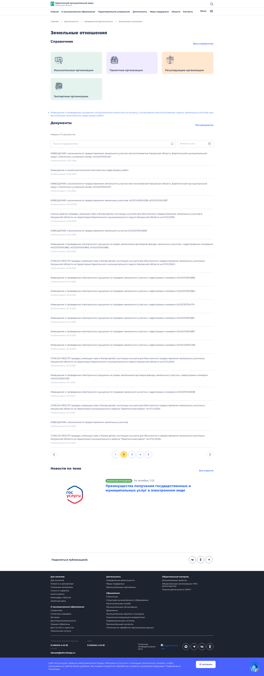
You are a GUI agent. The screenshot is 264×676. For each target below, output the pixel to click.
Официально (113, 593)
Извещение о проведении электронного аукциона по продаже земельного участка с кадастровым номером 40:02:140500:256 (123, 345)
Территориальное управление (114, 11)
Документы (112, 610)
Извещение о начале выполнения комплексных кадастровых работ (90, 170)
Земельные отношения (119, 481)
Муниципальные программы (121, 587)
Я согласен (205, 664)
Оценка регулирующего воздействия (125, 617)
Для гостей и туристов (62, 627)
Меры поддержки (159, 11)
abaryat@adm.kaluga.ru (63, 653)
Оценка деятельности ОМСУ (176, 589)
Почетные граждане (61, 614)
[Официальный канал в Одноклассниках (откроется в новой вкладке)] (210, 646)
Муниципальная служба (118, 603)
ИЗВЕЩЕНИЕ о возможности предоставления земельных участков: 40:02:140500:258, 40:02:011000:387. (109, 200)
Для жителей (57, 577)
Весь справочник (203, 43)
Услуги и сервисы (60, 590)
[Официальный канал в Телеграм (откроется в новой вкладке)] (194, 646)
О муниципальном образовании (78, 11)
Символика (56, 610)
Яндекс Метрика (106, 663)
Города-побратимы (60, 624)
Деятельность (140, 11)
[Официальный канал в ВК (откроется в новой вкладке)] (202, 646)
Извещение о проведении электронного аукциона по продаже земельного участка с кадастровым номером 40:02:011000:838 (123, 392)
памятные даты (58, 601)
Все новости (206, 470)
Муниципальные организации (121, 607)
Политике (54, 669)
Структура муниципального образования (127, 600)
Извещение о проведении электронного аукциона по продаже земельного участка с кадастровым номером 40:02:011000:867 (123, 331)
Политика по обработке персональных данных (130, 627)
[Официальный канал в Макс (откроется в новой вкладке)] (186, 646)
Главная (55, 11)
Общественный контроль (175, 577)
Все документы (204, 125)
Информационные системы (120, 620)
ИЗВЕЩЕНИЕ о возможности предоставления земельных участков (89, 422)
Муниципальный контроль (119, 624)
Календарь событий (61, 597)
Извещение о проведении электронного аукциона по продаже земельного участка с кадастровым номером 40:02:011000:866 (123, 277)
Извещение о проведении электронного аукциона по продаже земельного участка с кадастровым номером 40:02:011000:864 (123, 291)
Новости (176, 11)
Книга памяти (57, 594)
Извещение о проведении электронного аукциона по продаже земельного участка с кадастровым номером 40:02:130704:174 (123, 304)
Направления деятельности (120, 580)
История (55, 617)
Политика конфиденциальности (147, 646)
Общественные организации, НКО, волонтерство (180, 584)
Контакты (188, 11)
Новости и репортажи (62, 583)
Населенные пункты (61, 631)
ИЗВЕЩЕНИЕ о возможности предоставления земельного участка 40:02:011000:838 (99, 230)
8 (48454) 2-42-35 (59, 645)
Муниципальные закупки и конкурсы (125, 614)
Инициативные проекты (174, 580)
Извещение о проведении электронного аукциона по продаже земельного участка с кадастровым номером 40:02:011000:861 (123, 318)
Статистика (112, 596)
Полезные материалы (62, 587)
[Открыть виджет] (254, 666)
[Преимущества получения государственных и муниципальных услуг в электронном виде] (76, 495)
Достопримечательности (63, 620)
